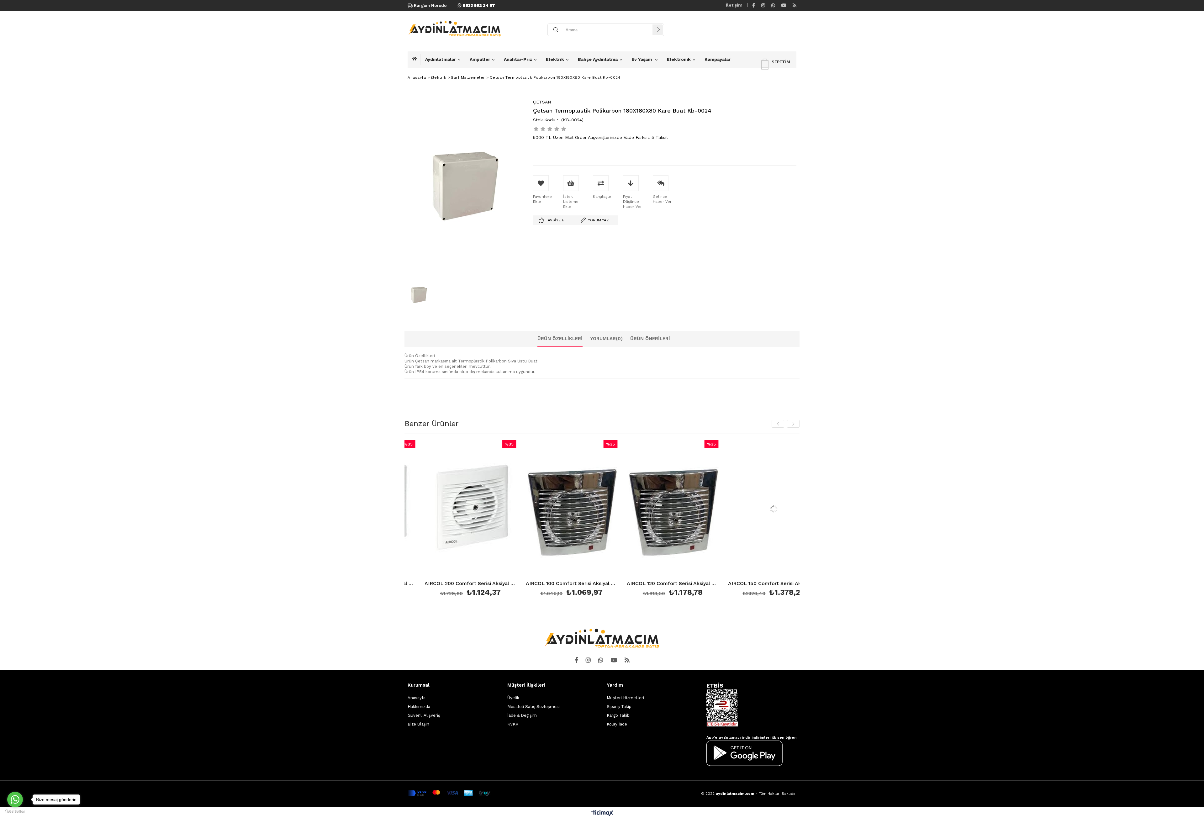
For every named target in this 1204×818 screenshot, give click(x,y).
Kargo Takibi (619, 715)
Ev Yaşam (642, 59)
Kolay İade (617, 724)
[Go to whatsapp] (15, 799)
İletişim (734, 5)
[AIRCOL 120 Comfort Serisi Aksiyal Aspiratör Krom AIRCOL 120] (593, 509)
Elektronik (679, 59)
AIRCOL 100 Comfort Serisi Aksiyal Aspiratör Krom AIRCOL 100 (492, 583)
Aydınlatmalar (440, 59)
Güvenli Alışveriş (424, 715)
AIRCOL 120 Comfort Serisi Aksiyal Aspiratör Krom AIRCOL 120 (593, 583)
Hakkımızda (419, 706)
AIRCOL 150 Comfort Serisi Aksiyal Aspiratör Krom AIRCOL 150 (694, 583)
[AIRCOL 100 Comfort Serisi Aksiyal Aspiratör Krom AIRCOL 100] (492, 509)
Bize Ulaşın (418, 724)
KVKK (512, 724)
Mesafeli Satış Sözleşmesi (533, 706)
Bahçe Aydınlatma (598, 59)
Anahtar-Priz (518, 59)
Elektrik (555, 59)
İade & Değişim (522, 715)
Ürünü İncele (412, 519)
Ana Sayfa (416, 59)
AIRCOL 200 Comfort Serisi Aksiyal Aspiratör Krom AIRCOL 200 (795, 583)
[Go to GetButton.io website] (15, 812)
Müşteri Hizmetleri (625, 697)
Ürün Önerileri (650, 338)
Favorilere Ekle (491, 519)
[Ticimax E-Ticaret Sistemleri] (602, 813)
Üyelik (513, 697)
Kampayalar (718, 59)
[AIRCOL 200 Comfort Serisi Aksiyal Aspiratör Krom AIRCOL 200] (795, 509)
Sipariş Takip (619, 706)
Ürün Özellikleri (560, 338)
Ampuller (480, 59)
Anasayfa (416, 697)
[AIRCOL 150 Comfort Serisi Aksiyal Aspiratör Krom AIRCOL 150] (694, 509)
